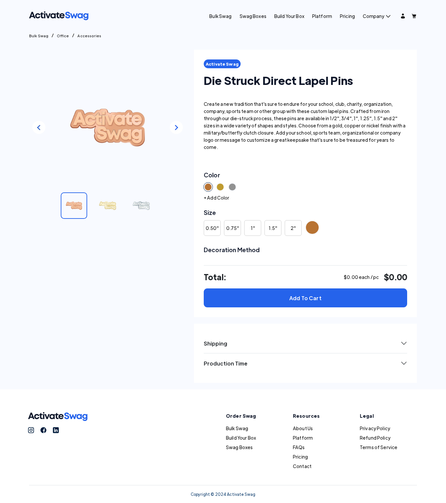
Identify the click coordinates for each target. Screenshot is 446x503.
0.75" (232, 228)
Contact (302, 466)
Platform (322, 16)
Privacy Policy (375, 428)
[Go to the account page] (403, 16)
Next (176, 127)
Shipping (215, 343)
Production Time (225, 363)
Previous (38, 127)
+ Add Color (217, 198)
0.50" (212, 228)
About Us (303, 428)
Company (373, 16)
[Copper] (312, 227)
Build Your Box (289, 16)
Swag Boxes (253, 16)
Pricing (347, 16)
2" (293, 228)
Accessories (89, 35)
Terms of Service (378, 447)
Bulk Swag (220, 16)
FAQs (299, 447)
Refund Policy (375, 438)
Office (63, 35)
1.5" (273, 228)
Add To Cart (305, 298)
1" (253, 228)
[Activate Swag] (58, 15)
